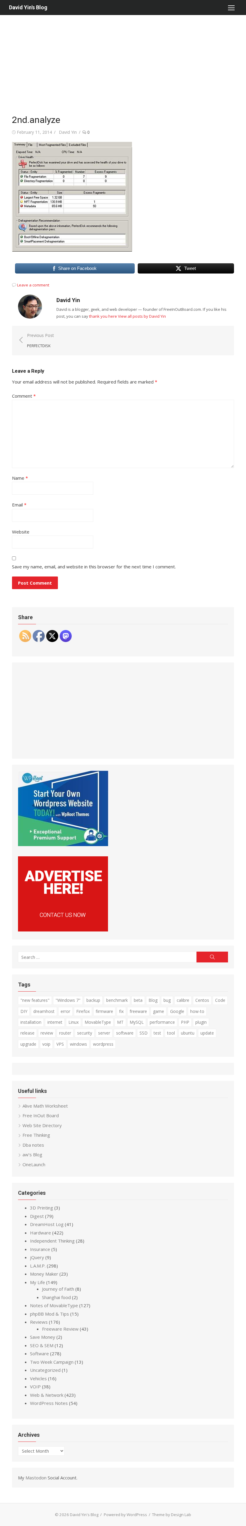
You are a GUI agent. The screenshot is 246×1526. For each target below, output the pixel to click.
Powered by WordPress (125, 1514)
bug (167, 1000)
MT (120, 1022)
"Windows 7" (68, 1000)
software (125, 1033)
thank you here (103, 316)
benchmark (117, 1000)
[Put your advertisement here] (63, 930)
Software (39, 1353)
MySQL (137, 1022)
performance (162, 1022)
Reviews (39, 1322)
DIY (23, 1011)
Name (20, 478)
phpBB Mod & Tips (49, 1314)
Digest (37, 1216)
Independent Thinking (52, 1241)
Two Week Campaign (52, 1362)
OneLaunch (33, 1164)
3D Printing (41, 1208)
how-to (197, 1011)
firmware (104, 1011)
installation (30, 1022)
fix (121, 1011)
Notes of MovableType (54, 1305)
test (157, 1033)
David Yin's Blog (28, 7)
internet (54, 1022)
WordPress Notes (49, 1403)
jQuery (37, 1257)
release (27, 1033)
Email (19, 505)
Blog (153, 1000)
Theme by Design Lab (171, 1514)
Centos (202, 1000)
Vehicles (38, 1378)
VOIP (35, 1387)
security (84, 1033)
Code (220, 1000)
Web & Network (46, 1395)
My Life (37, 1282)
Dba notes (33, 1145)
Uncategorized (45, 1370)
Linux (73, 1022)
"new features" (35, 1000)
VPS (60, 1044)
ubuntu (187, 1033)
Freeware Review (60, 1329)
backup (93, 1000)
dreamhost (44, 1011)
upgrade (28, 1044)
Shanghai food (56, 1297)
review (46, 1033)
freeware (138, 1011)
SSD (144, 1033)
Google (177, 1011)
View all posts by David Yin (142, 316)
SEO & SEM (41, 1345)
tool (171, 1033)
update (207, 1033)
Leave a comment (33, 285)
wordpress (103, 1044)
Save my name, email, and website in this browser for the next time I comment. (94, 567)
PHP (185, 1022)
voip (46, 1044)
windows (78, 1044)
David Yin (68, 132)
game (158, 1011)
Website (20, 532)
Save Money (42, 1337)
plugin (201, 1022)
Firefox (83, 1011)
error (65, 1011)
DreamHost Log (47, 1224)
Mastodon (36, 1478)
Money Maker (44, 1274)
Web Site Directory (42, 1125)
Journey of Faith (58, 1289)
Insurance (40, 1249)
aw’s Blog (32, 1154)
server (104, 1033)
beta (138, 1000)
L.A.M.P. (38, 1266)
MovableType (98, 1022)
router (65, 1033)
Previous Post (40, 340)
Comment (24, 396)
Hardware (40, 1233)
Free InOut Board (40, 1115)
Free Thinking (36, 1135)
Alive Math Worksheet (45, 1106)
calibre (183, 1000)
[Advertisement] (123, 60)
